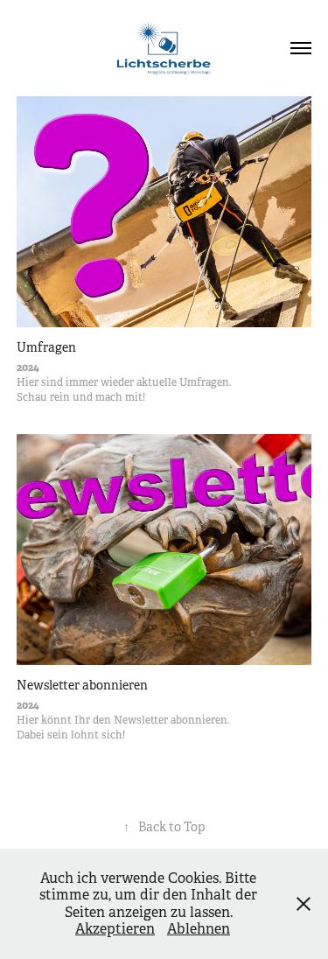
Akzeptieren (115, 929)
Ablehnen (198, 929)
